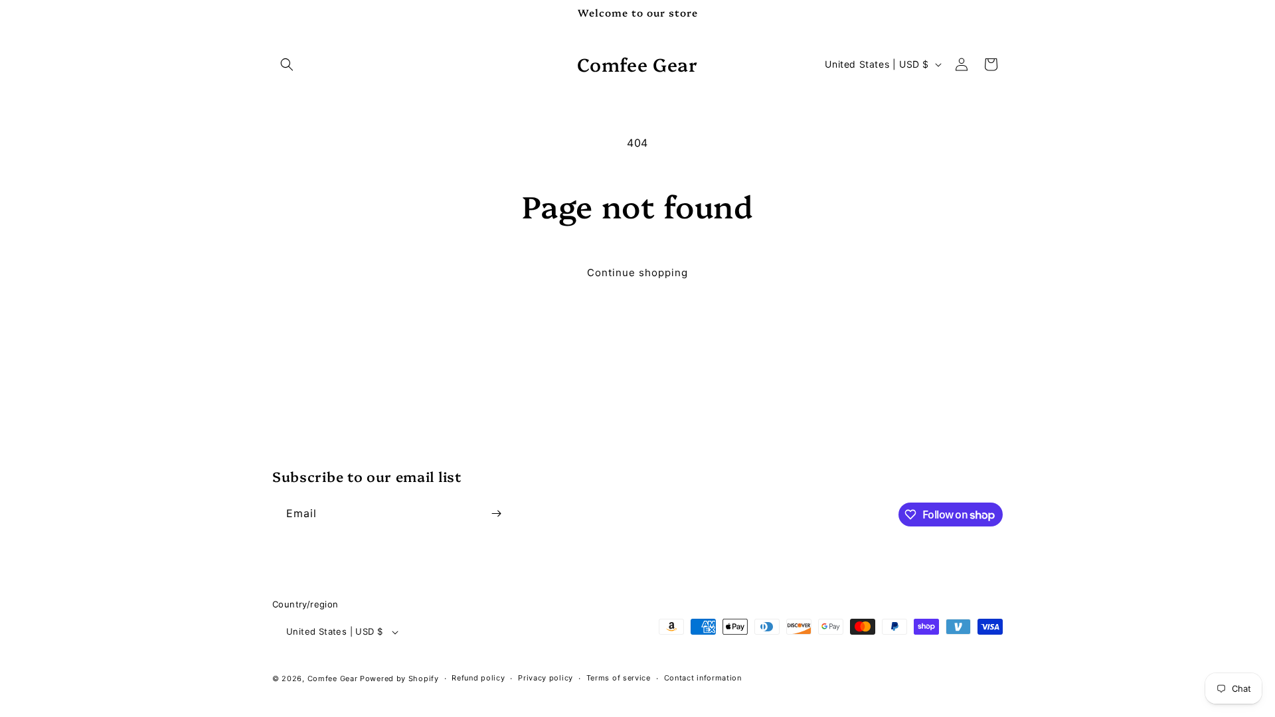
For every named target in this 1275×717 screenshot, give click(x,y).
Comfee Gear (332, 678)
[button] (286, 64)
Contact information (703, 677)
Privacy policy (545, 677)
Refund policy (478, 677)
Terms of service (618, 677)
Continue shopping (637, 272)
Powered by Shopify (399, 678)
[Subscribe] (496, 513)
